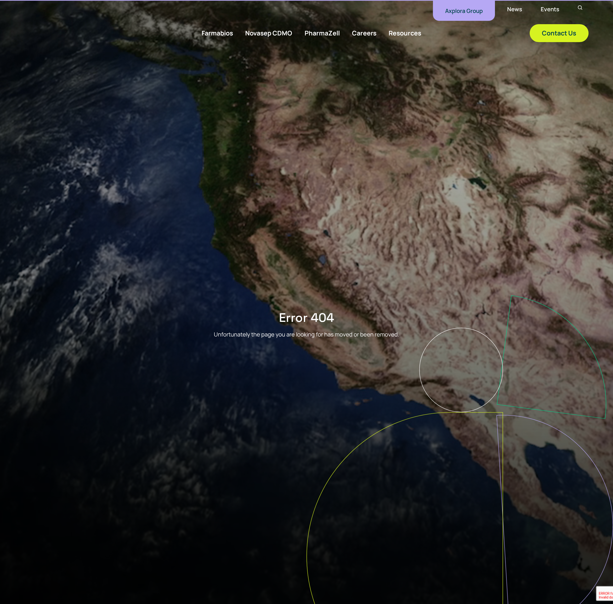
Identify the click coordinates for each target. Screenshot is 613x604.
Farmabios (217, 33)
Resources (405, 33)
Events (550, 9)
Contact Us (559, 33)
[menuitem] (464, 11)
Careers (364, 33)
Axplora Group (464, 11)
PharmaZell (322, 33)
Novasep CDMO (268, 33)
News (514, 9)
